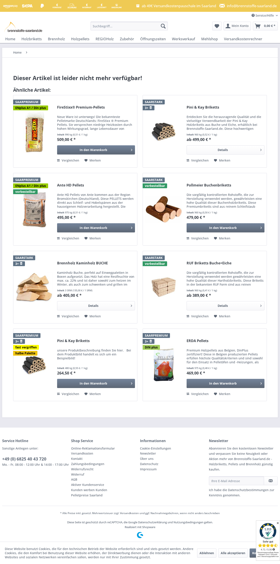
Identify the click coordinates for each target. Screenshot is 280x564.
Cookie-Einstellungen (155, 448)
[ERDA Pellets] (163, 365)
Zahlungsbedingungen (87, 464)
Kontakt (76, 459)
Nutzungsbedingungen (188, 522)
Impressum (148, 469)
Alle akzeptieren (233, 553)
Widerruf (77, 474)
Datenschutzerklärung (152, 522)
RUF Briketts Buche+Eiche (209, 263)
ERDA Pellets (197, 341)
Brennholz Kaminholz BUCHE (82, 263)
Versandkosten (82, 453)
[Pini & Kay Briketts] (163, 131)
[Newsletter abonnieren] (271, 480)
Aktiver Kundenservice (87, 485)
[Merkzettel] (217, 26)
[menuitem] (129, 26)
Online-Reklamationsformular (93, 448)
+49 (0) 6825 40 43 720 (24, 459)
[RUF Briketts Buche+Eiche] (163, 287)
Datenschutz (149, 464)
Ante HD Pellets (70, 185)
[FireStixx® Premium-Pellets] (34, 131)
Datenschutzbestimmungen (248, 490)
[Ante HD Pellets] (34, 209)
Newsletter (148, 453)
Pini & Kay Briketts (203, 107)
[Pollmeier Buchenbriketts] (163, 209)
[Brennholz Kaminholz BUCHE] (34, 287)
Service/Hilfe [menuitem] (265, 15)
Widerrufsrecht (82, 469)
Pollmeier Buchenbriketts (209, 185)
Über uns (147, 459)
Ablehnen (207, 553)
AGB (74, 479)
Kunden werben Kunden (89, 490)
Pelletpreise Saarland (87, 495)
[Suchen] (163, 26)
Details (223, 150)
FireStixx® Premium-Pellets (81, 107)
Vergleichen (70, 160)
